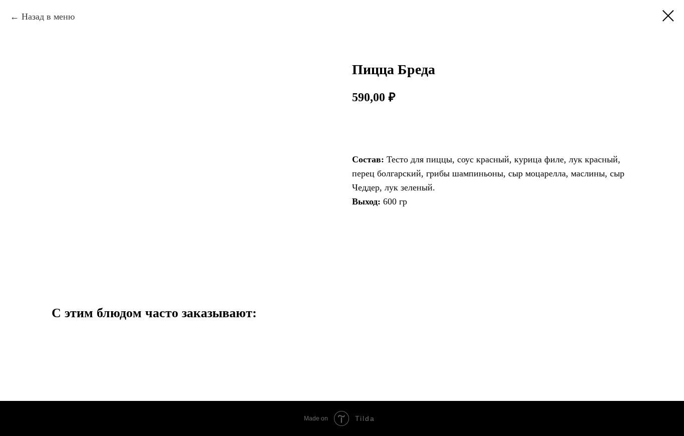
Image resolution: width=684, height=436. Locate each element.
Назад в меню (48, 17)
